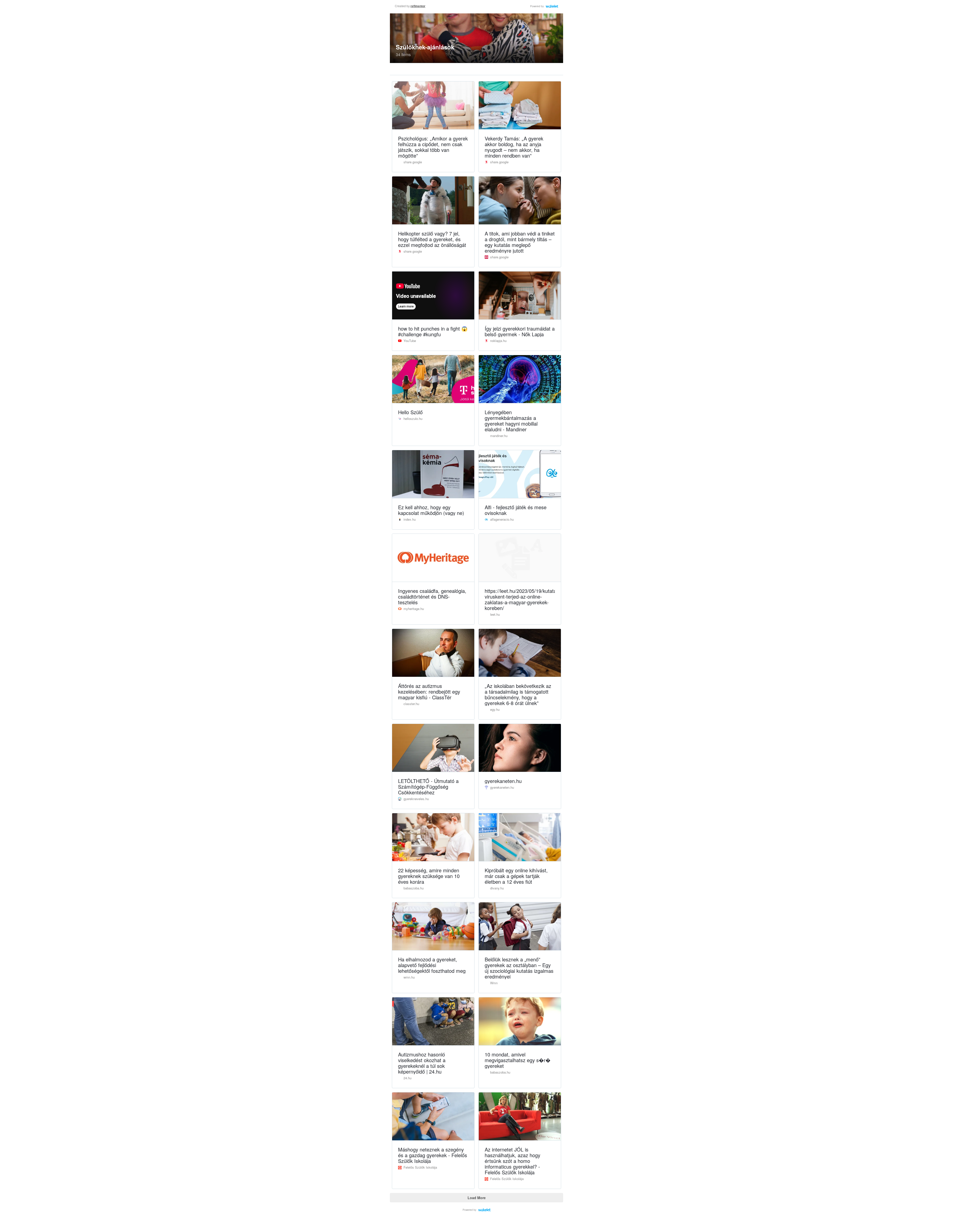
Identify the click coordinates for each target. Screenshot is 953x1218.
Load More (477, 1197)
